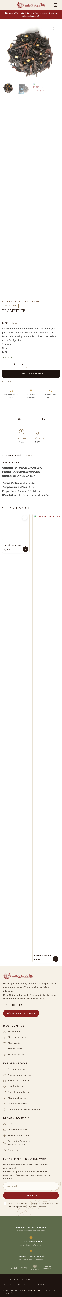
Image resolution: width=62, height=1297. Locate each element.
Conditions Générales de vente (24, 1109)
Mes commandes (17, 1037)
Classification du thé (18, 1092)
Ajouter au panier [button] (25, 549)
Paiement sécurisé (17, 1103)
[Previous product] (16, 317)
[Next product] (7, 317)
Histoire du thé (15, 1086)
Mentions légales (17, 1098)
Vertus (17, 302)
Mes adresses (15, 1048)
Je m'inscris (31, 1195)
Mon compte (14, 1031)
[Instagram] (13, 1005)
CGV (28, 1279)
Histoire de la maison (19, 1080)
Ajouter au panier (31, 374)
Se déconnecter (16, 1054)
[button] (6, 5)
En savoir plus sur (16, 1207)
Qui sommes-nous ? (18, 1069)
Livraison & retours (18, 1129)
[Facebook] (6, 1005)
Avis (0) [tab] (28, 455)
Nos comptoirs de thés (19, 1075)
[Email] (21, 1005)
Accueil (6, 302)
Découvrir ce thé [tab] (11, 455)
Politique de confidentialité (19, 1285)
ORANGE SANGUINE (43, 955)
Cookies (42, 1285)
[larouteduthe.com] (31, 5)
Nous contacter (16, 1150)
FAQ (10, 1124)
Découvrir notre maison (21, 1013)
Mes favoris (14, 1043)
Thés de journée (32, 302)
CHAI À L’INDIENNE (12, 546)
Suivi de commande (18, 1135)
